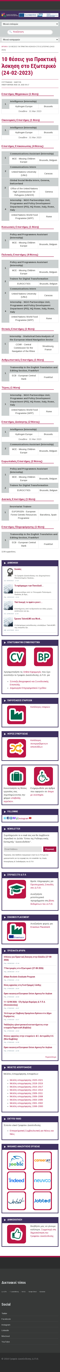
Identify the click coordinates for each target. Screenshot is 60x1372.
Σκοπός (17, 569)
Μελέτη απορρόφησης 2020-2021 (26, 1080)
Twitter (4, 1313)
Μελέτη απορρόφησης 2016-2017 (26, 1087)
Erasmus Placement (40, 927)
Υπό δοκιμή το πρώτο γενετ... (28, 602)
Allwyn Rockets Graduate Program (19, 976)
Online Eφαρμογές (32, 672)
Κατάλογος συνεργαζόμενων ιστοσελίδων (39, 743)
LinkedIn (5, 1330)
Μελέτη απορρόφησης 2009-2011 (26, 1093)
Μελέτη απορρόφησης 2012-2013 (26, 1090)
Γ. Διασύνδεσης (14, 1291)
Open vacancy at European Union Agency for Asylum (28, 993)
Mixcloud (6, 1336)
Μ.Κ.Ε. (24, 1291)
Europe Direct (33, 1291)
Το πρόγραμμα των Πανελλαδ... (29, 585)
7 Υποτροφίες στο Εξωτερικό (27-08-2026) (24, 968)
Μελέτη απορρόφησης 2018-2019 (26, 1083)
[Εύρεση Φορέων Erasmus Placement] (16, 940)
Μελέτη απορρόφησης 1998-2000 (26, 1106)
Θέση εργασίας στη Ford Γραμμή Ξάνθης (22, 985)
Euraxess (42, 1291)
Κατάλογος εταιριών (40, 707)
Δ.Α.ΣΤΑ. (4, 1291)
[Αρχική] (30, 16)
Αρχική (5, 46)
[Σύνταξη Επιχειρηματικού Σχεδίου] (43, 665)
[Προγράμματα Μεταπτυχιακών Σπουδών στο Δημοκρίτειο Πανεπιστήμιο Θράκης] (16, 898)
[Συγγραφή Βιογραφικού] (16, 665)
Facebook (6, 1319)
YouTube (6, 1342)
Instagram (6, 1325)
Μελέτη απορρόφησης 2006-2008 (26, 1096)
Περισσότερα (50, 1057)
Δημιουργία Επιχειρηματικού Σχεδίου (28, 688)
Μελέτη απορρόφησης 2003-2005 (26, 1100)
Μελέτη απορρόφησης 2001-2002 (26, 1103)
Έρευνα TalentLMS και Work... (28, 618)
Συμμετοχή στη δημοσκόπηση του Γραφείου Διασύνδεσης (43, 1232)
